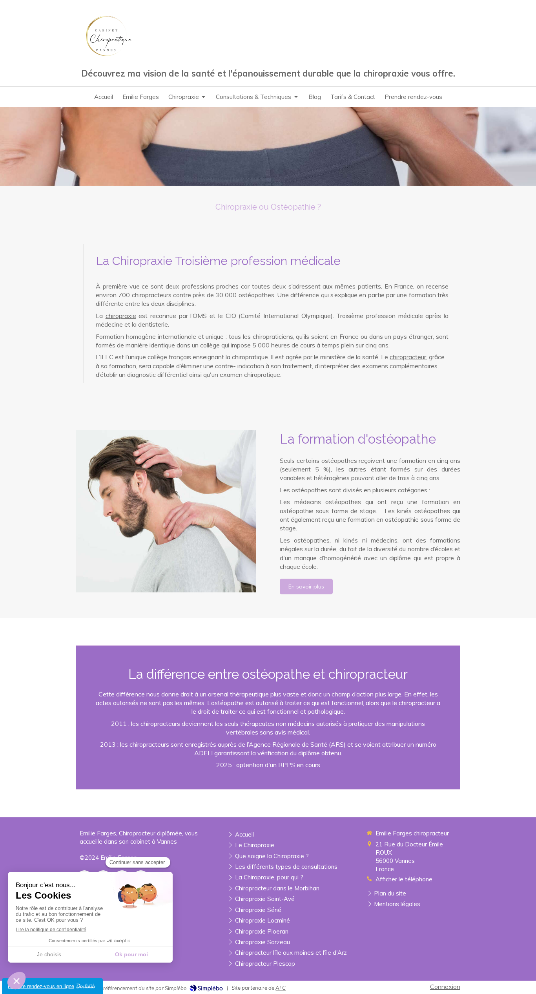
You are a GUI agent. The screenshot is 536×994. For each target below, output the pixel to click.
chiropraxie (121, 316)
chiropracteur (408, 357)
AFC (280, 988)
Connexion (445, 986)
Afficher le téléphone (404, 879)
